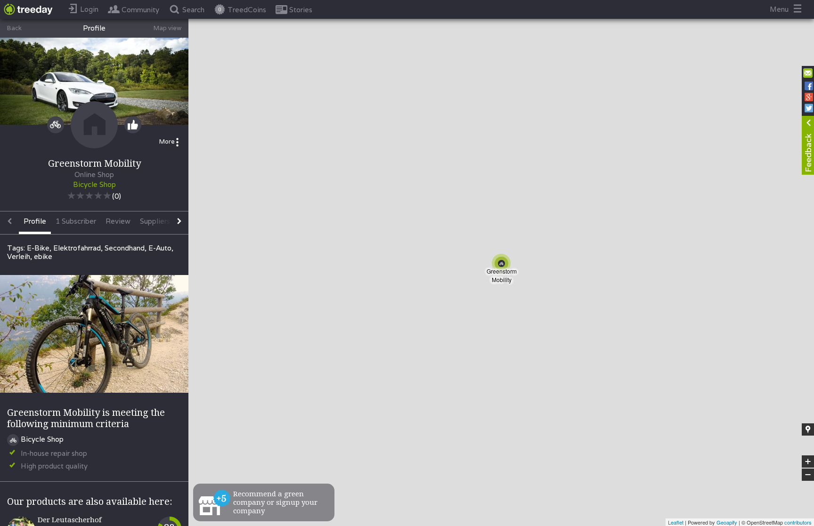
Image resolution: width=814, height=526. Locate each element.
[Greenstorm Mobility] (503, 265)
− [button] (808, 475)
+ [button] (808, 462)
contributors (798, 522)
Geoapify (726, 522)
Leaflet (676, 522)
